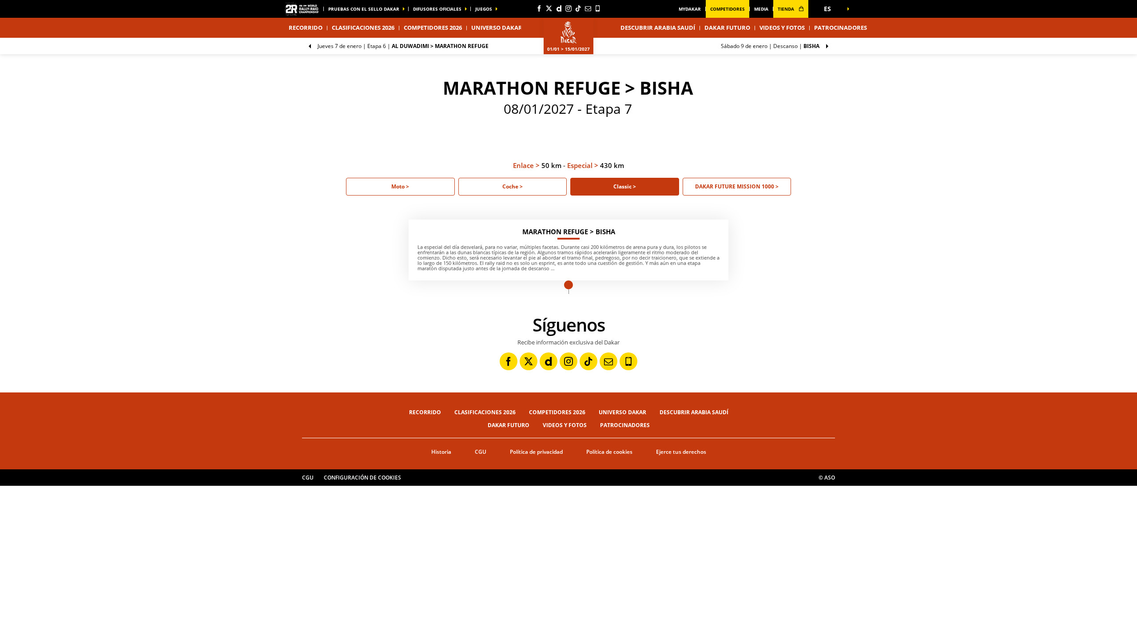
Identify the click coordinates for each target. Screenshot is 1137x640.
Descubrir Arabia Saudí (657, 28)
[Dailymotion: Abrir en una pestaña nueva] (559, 8)
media (761, 9)
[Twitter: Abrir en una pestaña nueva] (549, 8)
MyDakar (690, 9)
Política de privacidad (536, 452)
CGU (480, 452)
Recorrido (425, 412)
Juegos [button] (483, 9)
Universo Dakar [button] (496, 28)
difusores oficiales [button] (437, 9)
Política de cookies (609, 452)
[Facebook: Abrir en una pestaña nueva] (539, 8)
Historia (441, 452)
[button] (830, 9)
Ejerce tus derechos (681, 452)
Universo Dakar (622, 412)
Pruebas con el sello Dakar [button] (363, 9)
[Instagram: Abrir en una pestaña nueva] (568, 8)
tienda (786, 9)
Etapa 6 (403, 46)
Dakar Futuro (727, 28)
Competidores (727, 9)
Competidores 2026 (433, 28)
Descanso (770, 46)
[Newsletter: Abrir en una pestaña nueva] (588, 8)
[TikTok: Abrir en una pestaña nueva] (578, 8)
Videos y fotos (782, 28)
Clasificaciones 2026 (363, 28)
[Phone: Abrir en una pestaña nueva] (598, 8)
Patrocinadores (840, 28)
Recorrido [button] (305, 28)
